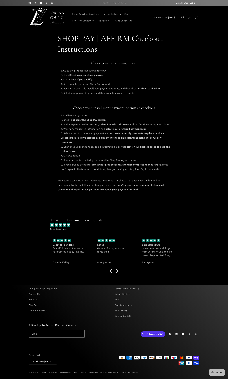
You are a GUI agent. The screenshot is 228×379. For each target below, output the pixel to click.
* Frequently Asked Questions (44, 288)
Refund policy (65, 372)
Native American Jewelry (127, 288)
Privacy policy (80, 372)
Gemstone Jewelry (124, 304)
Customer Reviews (38, 310)
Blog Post (33, 304)
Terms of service (95, 372)
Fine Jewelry (121, 310)
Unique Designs (122, 294)
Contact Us (34, 294)
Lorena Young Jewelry (48, 372)
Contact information (129, 372)
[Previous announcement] (81, 3)
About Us (33, 299)
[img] (115, 225)
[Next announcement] (147, 3)
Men (117, 299)
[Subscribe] (81, 333)
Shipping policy (111, 372)
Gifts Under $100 (123, 316)
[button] (85, 14)
